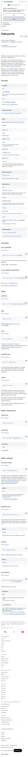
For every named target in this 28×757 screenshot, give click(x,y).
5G (1, 667)
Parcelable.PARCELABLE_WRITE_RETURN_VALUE (14, 614)
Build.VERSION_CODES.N (12, 69)
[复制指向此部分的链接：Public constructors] (17, 411)
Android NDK (3, 712)
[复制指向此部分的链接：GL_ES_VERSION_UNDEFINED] (20, 270)
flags (7, 94)
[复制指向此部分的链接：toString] (7, 542)
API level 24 (7, 380)
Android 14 (3, 692)
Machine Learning (4, 658)
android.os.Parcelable (15, 113)
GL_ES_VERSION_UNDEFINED (8, 102)
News (2, 647)
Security (2, 642)
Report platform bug (5, 717)
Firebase (3, 736)
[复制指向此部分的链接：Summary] (9, 81)
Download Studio (4, 710)
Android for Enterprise (5, 640)
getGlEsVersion (6, 200)
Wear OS (3, 674)
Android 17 (3, 686)
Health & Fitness (4, 660)
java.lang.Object (4, 45)
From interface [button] (12, 113)
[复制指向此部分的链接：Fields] (6, 291)
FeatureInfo (20, 122)
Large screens (4, 672)
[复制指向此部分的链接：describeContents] (13, 463)
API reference (4, 708)
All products (3, 740)
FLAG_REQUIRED (5, 92)
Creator (15, 122)
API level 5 (7, 30)
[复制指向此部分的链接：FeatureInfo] (9, 415)
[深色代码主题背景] (26, 254)
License (7, 745)
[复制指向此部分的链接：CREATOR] (8, 296)
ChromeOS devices (5, 676)
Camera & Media (4, 662)
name (3, 142)
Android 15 (3, 690)
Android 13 (3, 694)
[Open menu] (2, 1)
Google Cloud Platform (6, 738)
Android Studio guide (5, 704)
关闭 (14, 15)
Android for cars (4, 678)
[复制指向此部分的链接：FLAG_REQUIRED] (12, 247)
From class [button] (9, 232)
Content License (14, 622)
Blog (2, 649)
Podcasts (3, 651)
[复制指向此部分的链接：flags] (5, 311)
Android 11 (3, 698)
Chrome (2, 734)
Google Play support (5, 722)
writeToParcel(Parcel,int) (13, 480)
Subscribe (17, 750)
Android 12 (3, 696)
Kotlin (21, 36)
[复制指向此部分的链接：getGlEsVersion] (11, 507)
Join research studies (5, 724)
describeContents (6, 190)
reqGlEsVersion (14, 104)
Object (7, 42)
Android (2, 638)
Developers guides (5, 706)
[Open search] (20, 1)
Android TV (3, 680)
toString (4, 211)
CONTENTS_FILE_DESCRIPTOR (8, 483)
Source (2, 645)
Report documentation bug (6, 720)
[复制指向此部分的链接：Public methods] (14, 458)
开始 (14, 19)
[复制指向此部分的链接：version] (6, 377)
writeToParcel (6, 220)
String (8, 139)
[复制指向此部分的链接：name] (5, 331)
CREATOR (4, 125)
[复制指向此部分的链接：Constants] (10, 243)
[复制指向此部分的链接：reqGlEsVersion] (11, 354)
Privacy (2, 665)
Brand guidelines (13, 745)
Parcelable (19, 42)
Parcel (11, 220)
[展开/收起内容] (3, 27)
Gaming (2, 656)
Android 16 (3, 688)
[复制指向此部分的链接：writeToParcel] (10, 572)
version (4, 161)
